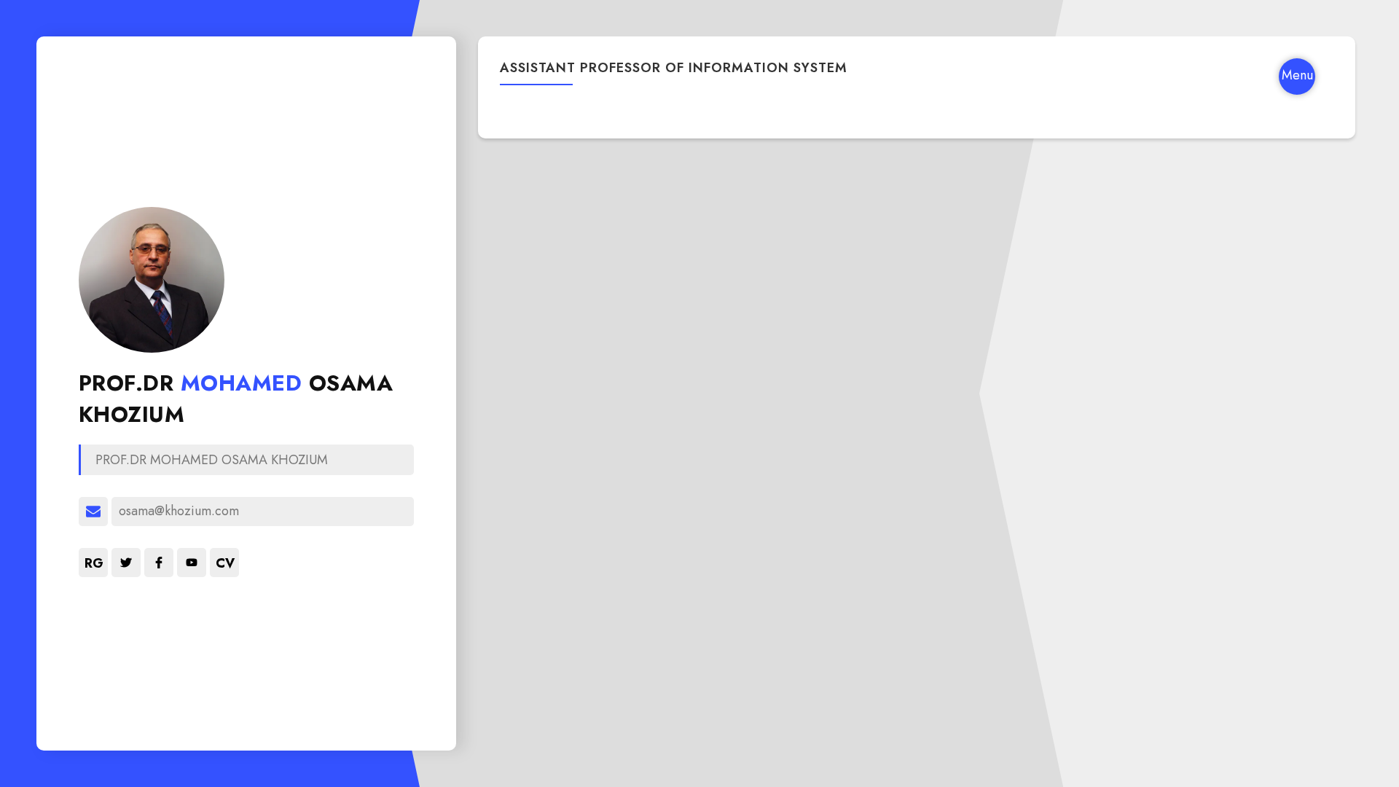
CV (225, 563)
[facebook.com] (158, 562)
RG (94, 563)
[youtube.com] (191, 562)
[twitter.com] (126, 562)
